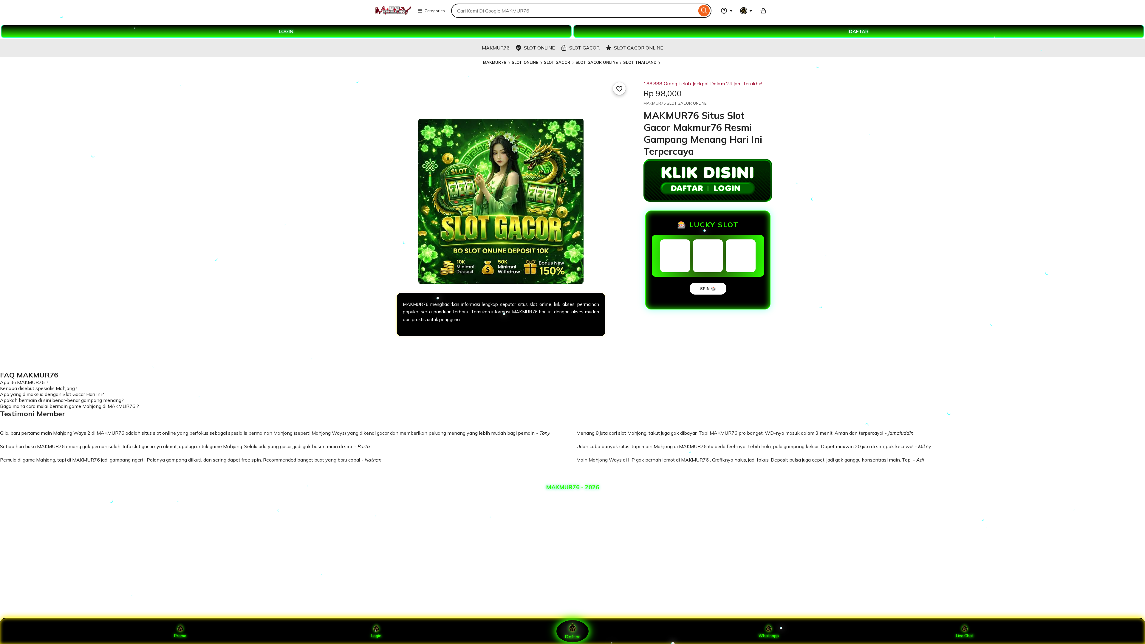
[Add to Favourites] (619, 88)
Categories (435, 10)
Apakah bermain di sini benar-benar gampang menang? (62, 400)
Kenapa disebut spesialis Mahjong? (38, 388)
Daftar (572, 636)
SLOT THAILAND (640, 62)
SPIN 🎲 (708, 288)
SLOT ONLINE (525, 62)
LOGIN (286, 31)
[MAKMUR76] (393, 14)
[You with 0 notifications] (746, 11)
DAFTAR (859, 31)
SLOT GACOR (557, 62)
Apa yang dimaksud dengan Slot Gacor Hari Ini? (52, 394)
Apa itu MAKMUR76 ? (24, 382)
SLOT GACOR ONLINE (596, 62)
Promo (180, 635)
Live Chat (965, 635)
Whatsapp (769, 635)
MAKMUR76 (495, 62)
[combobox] (574, 11)
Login (376, 635)
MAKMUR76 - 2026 (572, 487)
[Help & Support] (726, 11)
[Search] (704, 11)
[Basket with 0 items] (763, 11)
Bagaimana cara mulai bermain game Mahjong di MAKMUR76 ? (69, 406)
